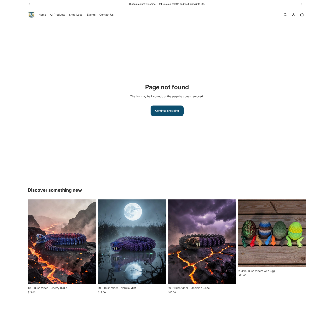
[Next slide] (90, 242)
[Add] (89, 278)
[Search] (285, 14)
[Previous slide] (33, 242)
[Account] (293, 14)
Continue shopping (167, 110)
